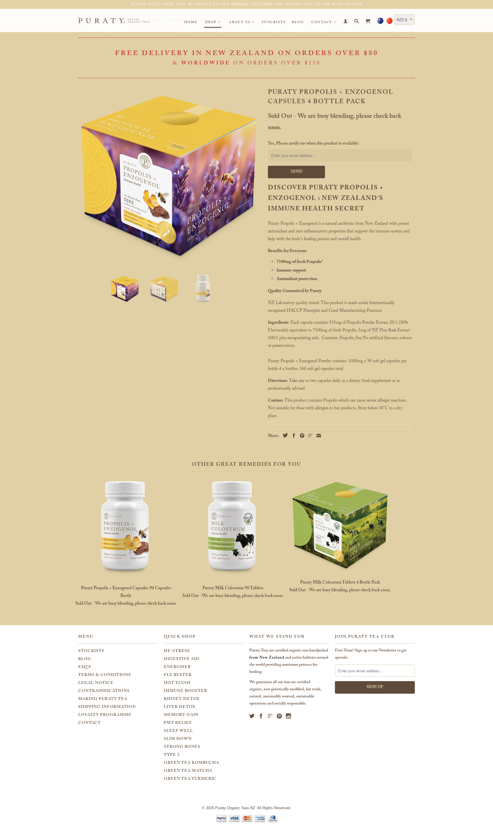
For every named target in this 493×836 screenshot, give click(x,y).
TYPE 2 (171, 755)
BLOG (84, 659)
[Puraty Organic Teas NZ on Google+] (270, 715)
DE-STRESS (177, 651)
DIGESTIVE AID (181, 659)
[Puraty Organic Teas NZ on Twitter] (252, 715)
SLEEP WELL (178, 731)
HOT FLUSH (177, 683)
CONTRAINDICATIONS (104, 691)
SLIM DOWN (178, 739)
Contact (323, 22)
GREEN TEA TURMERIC (190, 779)
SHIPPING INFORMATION (107, 707)
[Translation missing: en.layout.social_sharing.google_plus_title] (309, 435)
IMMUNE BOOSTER (185, 691)
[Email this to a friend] (317, 435)
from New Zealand (266, 658)
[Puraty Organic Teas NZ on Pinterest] (279, 715)
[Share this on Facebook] (292, 435)
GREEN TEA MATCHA (188, 771)
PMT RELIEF (178, 723)
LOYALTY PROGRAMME (105, 715)
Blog (298, 22)
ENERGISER (177, 667)
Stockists (274, 22)
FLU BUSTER (178, 675)
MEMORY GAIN (181, 715)
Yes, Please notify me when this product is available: (313, 144)
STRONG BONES (182, 747)
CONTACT (89, 723)
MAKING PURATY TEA (102, 699)
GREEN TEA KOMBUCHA (191, 763)
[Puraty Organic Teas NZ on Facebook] (261, 715)
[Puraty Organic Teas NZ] (118, 20)
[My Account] (346, 22)
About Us (242, 22)
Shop (213, 22)
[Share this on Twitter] (284, 435)
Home (191, 22)
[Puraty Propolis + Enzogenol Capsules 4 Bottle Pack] (168, 175)
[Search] (357, 22)
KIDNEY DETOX (182, 699)
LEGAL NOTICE (96, 683)
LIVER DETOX (179, 707)
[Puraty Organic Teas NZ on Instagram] (288, 715)
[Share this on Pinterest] (300, 435)
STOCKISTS (91, 651)
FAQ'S (84, 667)
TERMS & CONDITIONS (104, 675)
